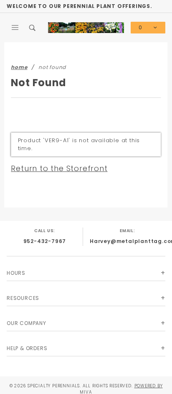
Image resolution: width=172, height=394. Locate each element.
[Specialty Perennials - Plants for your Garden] (86, 27)
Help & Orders (27, 348)
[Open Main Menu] (15, 27)
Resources (23, 298)
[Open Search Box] (33, 27)
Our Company (26, 323)
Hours (16, 272)
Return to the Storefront (59, 168)
